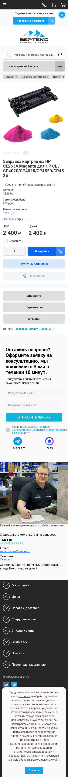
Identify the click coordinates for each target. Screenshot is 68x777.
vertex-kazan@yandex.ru (15, 551)
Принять (34, 770)
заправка (21, 328)
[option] (34, 116)
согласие (24, 696)
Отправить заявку (34, 417)
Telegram (6, 559)
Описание (34, 296)
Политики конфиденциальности (31, 428)
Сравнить (16, 241)
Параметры (34, 307)
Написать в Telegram (30, 20)
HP (53, 328)
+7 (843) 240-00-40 (11, 543)
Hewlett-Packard (39, 328)
